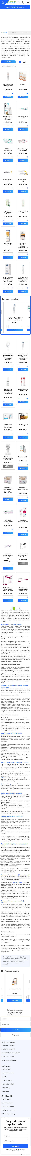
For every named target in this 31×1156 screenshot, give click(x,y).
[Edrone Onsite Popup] (15, 578)
